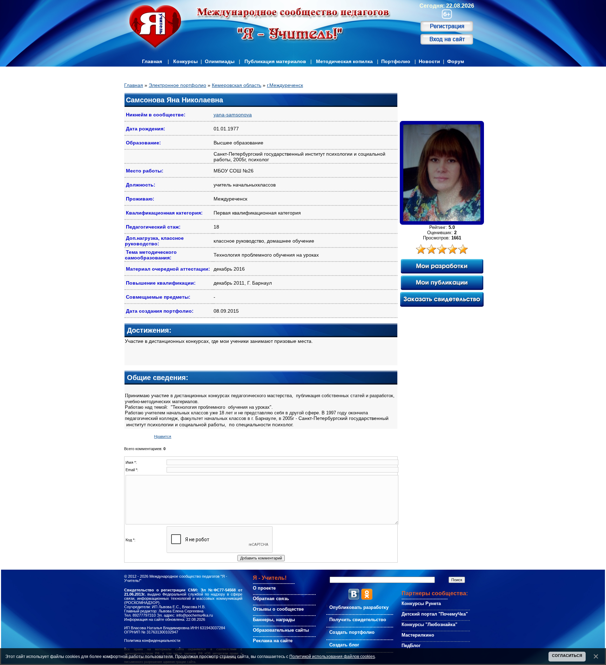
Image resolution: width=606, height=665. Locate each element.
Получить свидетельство (357, 619)
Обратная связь (271, 598)
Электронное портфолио (177, 85)
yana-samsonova (233, 114)
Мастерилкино (418, 635)
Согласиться (567, 655)
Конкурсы (185, 61)
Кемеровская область (236, 85)
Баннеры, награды (274, 619)
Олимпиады (220, 61)
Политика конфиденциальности (152, 640)
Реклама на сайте (272, 640)
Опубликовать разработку (359, 607)
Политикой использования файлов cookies (332, 656)
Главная (152, 61)
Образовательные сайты (281, 630)
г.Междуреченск (285, 85)
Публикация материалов (275, 61)
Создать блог (344, 644)
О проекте (264, 588)
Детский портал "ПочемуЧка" (435, 614)
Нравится (162, 436)
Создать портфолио (352, 632)
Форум (455, 61)
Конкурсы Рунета (421, 603)
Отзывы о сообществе (278, 609)
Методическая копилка (344, 61)
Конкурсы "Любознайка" (429, 624)
